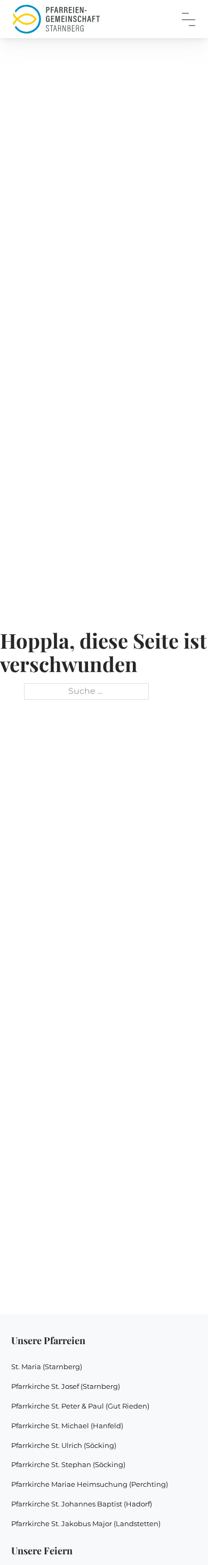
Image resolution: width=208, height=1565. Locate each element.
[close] (188, 19)
